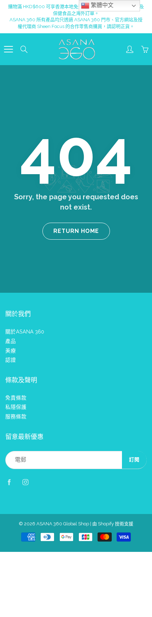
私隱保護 (16, 407)
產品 (10, 341)
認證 (10, 360)
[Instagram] (25, 482)
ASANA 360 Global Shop (62, 523)
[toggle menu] (8, 49)
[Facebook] (9, 482)
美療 (10, 351)
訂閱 (134, 460)
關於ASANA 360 (24, 332)
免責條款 (16, 398)
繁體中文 (101, 5)
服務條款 (16, 416)
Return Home (76, 231)
